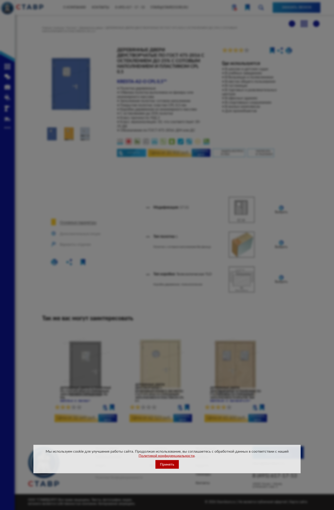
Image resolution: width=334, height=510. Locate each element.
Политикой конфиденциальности (166, 455)
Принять (167, 464)
